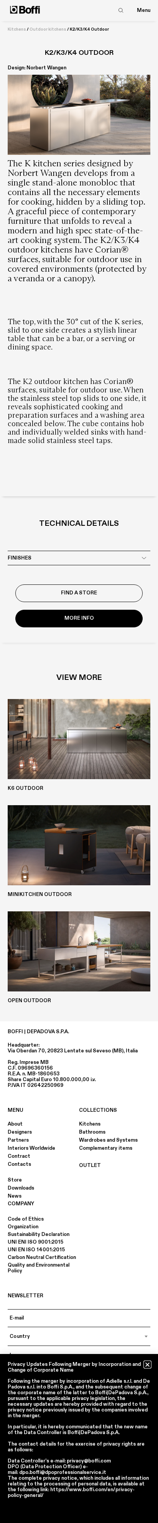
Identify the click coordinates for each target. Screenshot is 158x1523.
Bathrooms (92, 1132)
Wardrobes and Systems (108, 1140)
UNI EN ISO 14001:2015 (36, 1250)
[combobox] (79, 1336)
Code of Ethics (26, 1219)
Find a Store (79, 593)
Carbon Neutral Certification (42, 1257)
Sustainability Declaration (38, 1234)
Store (15, 1180)
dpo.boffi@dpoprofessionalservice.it (62, 1472)
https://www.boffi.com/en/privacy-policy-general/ (71, 1492)
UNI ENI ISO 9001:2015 (35, 1242)
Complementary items (105, 1148)
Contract (19, 1156)
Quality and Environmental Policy (38, 1268)
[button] (147, 1364)
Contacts (19, 1164)
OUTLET (90, 1165)
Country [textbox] (20, 1336)
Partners (18, 1140)
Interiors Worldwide (31, 1148)
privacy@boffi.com (89, 1461)
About (15, 1124)
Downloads (21, 1188)
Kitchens (17, 29)
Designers (20, 1132)
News (14, 1196)
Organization (23, 1227)
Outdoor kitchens (48, 29)
